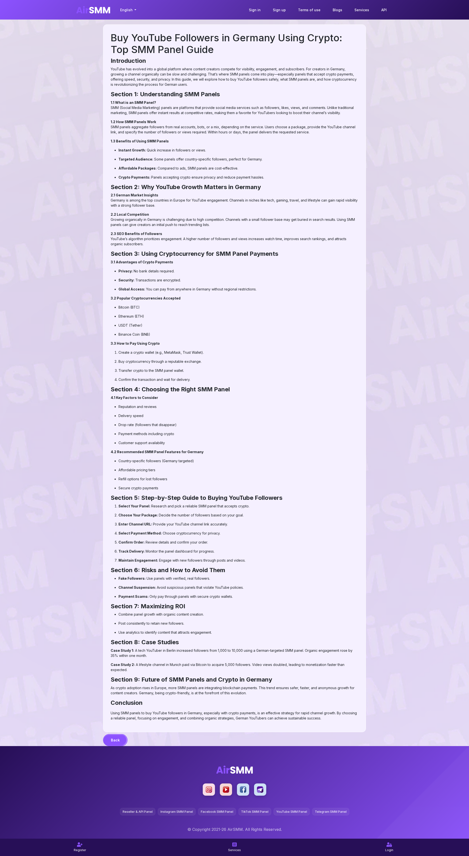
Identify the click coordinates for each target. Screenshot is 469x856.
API (384, 10)
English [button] (127, 10)
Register (80, 850)
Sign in (255, 10)
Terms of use (309, 10)
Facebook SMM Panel (217, 811)
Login (389, 850)
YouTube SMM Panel (291, 811)
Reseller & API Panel (138, 811)
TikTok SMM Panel (254, 811)
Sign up (279, 10)
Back (115, 740)
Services (361, 10)
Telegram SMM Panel (331, 811)
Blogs (337, 10)
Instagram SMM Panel (176, 811)
